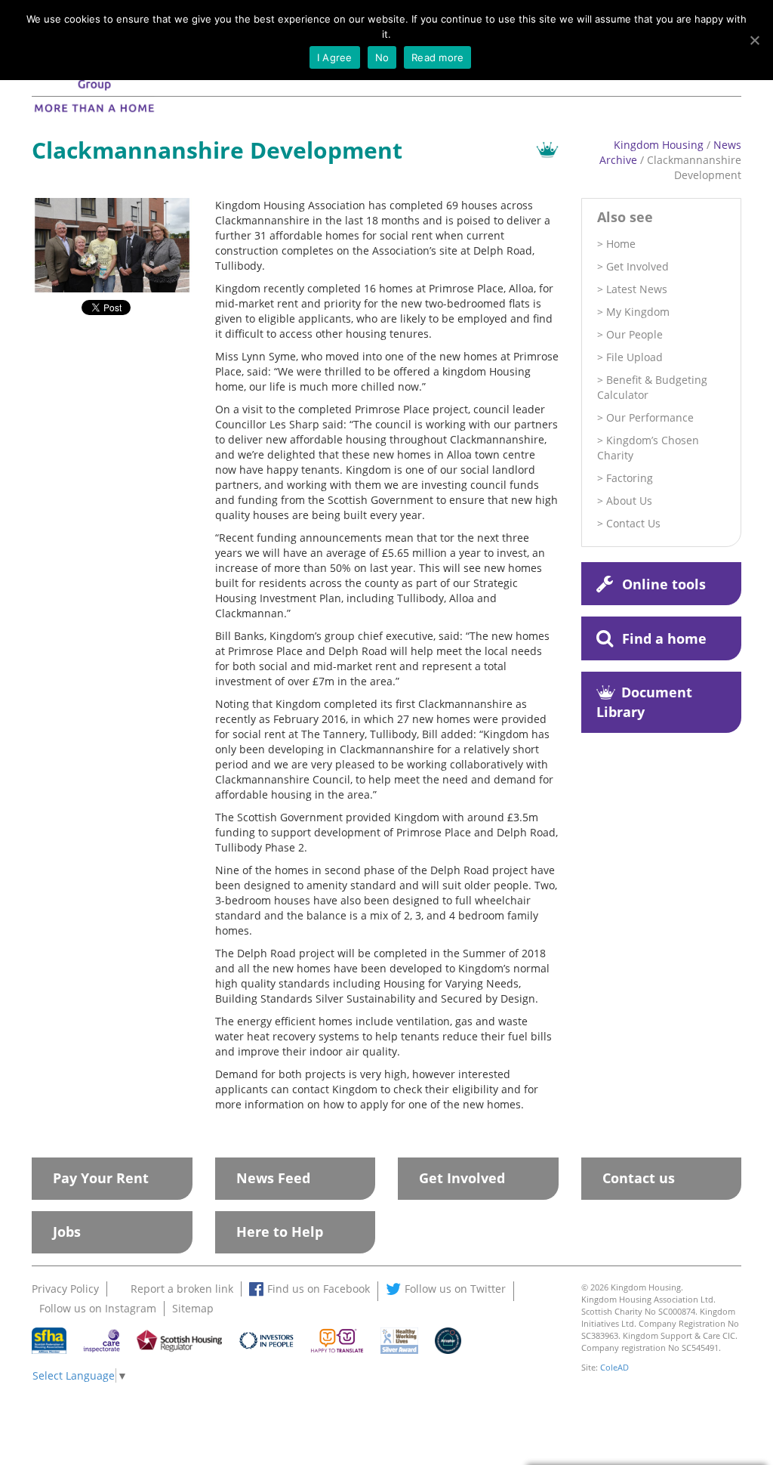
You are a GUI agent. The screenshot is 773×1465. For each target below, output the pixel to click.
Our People (634, 334)
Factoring (629, 478)
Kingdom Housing (659, 145)
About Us (629, 500)
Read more (437, 57)
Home (621, 243)
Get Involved (637, 266)
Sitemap (193, 1308)
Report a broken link (182, 1288)
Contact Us (633, 523)
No (382, 57)
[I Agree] (754, 40)
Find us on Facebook (318, 1288)
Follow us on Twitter (455, 1288)
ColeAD (614, 1367)
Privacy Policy (65, 1288)
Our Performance (650, 417)
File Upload (634, 357)
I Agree (335, 57)
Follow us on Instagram (97, 1308)
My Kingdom (638, 311)
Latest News (636, 289)
